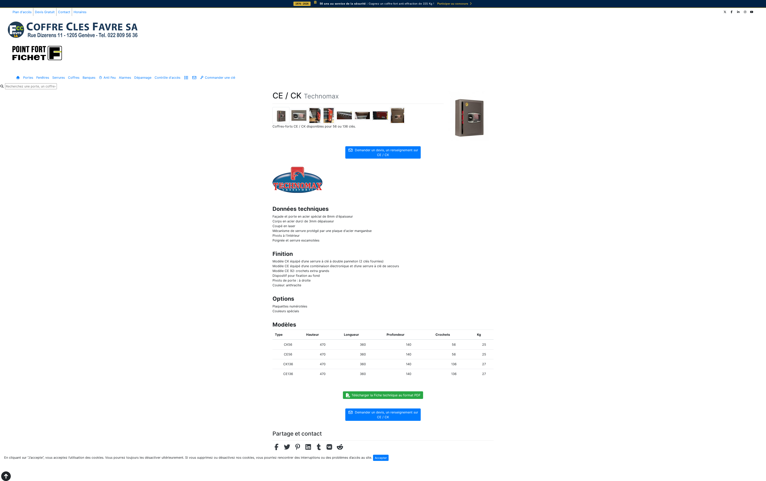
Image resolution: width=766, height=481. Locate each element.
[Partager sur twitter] (287, 448)
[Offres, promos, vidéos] (186, 77)
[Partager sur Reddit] (340, 448)
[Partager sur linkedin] (308, 448)
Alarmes (125, 78)
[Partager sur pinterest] (298, 448)
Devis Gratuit (45, 12)
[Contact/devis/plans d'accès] (194, 77)
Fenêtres (42, 78)
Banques (89, 78)
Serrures (58, 78)
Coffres (73, 78)
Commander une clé (219, 78)
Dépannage (142, 78)
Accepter (381, 457)
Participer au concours (453, 3)
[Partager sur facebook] (276, 448)
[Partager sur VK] (329, 448)
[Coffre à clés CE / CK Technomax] (281, 115)
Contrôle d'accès (167, 78)
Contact (64, 12)
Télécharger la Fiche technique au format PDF (385, 395)
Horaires (80, 12)
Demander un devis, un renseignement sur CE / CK (385, 152)
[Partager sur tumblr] (319, 448)
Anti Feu (109, 78)
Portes (28, 78)
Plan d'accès (22, 12)
